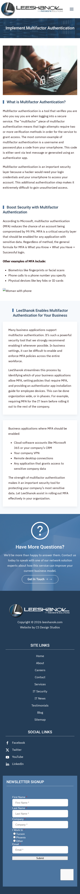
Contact (40, 677)
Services (40, 684)
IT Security (40, 691)
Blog (40, 712)
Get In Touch (36, 579)
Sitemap (40, 719)
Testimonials (40, 705)
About (40, 663)
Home (40, 656)
